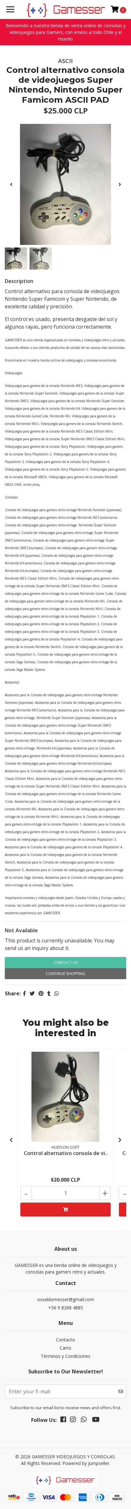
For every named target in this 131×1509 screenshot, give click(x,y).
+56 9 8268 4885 (65, 1308)
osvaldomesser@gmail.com (65, 1299)
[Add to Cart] (65, 1210)
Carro (65, 1348)
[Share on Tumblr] (49, 993)
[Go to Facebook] (63, 1420)
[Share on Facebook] (24, 993)
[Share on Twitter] (32, 993)
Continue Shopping (65, 973)
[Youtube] (96, 1420)
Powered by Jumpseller (85, 1463)
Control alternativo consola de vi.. (65, 1153)
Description (19, 281)
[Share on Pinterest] (41, 993)
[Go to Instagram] (73, 1420)
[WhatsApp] (83, 1420)
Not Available (21, 930)
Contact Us (66, 962)
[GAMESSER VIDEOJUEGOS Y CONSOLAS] (65, 9)
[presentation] (11, 184)
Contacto (65, 1340)
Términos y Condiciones (65, 1356)
